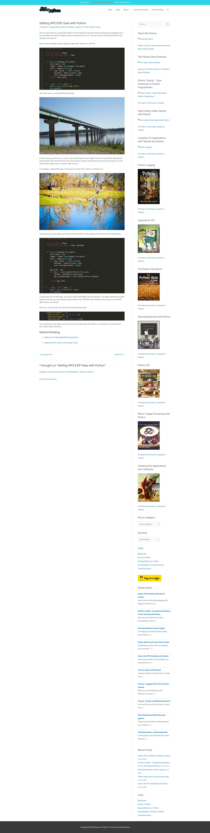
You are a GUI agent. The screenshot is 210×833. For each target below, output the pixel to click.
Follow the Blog (158, 10)
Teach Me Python (144, 569)
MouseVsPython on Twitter (148, 561)
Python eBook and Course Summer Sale (153, 642)
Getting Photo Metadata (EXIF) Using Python (61, 337)
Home (110, 10)
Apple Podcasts (144, 72)
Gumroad (151, 103)
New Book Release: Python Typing (151, 628)
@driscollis (142, 554)
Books (125, 10)
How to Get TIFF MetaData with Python (153, 656)
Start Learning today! (146, 49)
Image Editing (55, 27)
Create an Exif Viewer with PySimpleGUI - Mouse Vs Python (70, 372)
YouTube (164, 69)
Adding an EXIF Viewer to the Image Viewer (61, 343)
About (118, 10)
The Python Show (152, 69)
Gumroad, (152, 154)
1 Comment (43, 27)
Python (63, 27)
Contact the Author (141, 10)
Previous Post (46, 354)
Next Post (119, 354)
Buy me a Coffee (144, 557)
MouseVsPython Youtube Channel (151, 565)
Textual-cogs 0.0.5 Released (149, 670)
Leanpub (161, 103)
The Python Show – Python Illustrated (152, 732)
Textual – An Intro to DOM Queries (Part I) (154, 701)
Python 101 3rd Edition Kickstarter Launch (154, 756)
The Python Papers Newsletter (101, 2)
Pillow (92, 27)
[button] (168, 10)
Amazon (141, 130)
